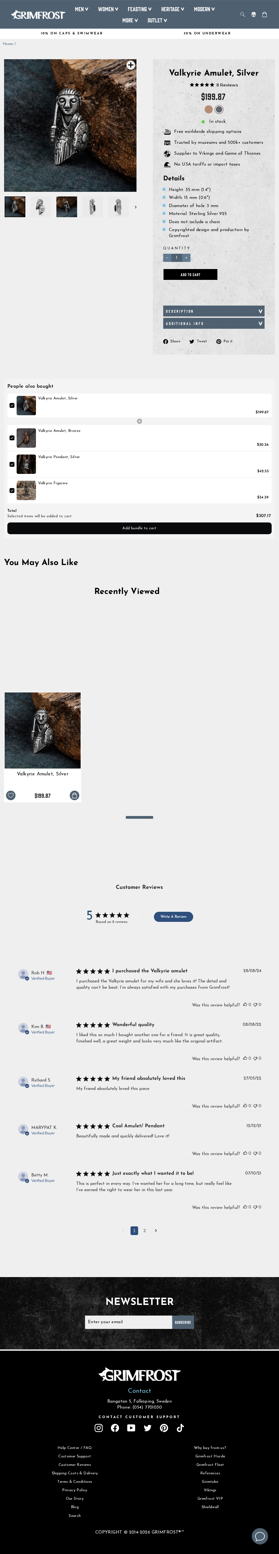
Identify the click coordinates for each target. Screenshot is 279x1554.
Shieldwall (210, 1507)
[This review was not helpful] (255, 1005)
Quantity (177, 248)
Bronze (209, 109)
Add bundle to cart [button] (139, 528)
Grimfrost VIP (210, 1499)
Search (75, 1516)
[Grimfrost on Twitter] (148, 1428)
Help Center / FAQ (74, 1448)
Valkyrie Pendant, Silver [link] (59, 457)
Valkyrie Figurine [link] (53, 483)
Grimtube (210, 1482)
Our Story (75, 1499)
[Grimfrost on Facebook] (115, 1428)
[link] (26, 405)
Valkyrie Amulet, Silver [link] (58, 398)
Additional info (185, 323)
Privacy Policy (74, 1490)
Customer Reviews (75, 1465)
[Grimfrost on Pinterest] (164, 1428)
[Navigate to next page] (156, 1231)
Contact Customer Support (139, 1417)
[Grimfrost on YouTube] (131, 1428)
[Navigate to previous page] (123, 1231)
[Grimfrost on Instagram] (99, 1428)
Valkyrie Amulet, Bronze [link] (59, 431)
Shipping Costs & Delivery (75, 1473)
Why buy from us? (210, 1448)
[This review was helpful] (245, 1005)
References (210, 1473)
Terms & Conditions (74, 1482)
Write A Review (173, 917)
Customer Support (74, 1456)
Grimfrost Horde (210, 1456)
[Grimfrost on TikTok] (180, 1428)
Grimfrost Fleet (210, 1465)
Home (8, 44)
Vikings (210, 1490)
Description (180, 311)
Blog (75, 1507)
